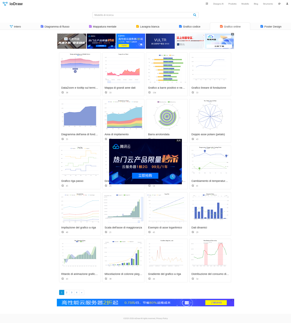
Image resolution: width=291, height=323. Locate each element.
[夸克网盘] (219, 41)
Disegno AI (218, 4)
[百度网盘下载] (72, 41)
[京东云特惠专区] (190, 41)
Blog (256, 4)
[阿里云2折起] (131, 41)
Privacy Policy (162, 318)
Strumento (268, 4)
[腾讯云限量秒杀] (101, 41)
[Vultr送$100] (160, 41)
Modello (245, 4)
